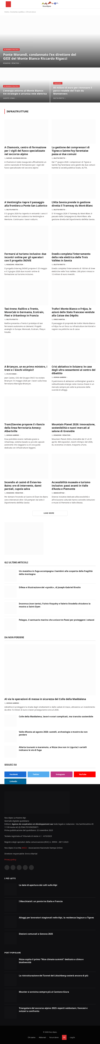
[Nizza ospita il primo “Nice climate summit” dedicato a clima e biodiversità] (10, 964)
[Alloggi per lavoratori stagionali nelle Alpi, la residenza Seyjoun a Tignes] (10, 922)
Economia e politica (17, 12)
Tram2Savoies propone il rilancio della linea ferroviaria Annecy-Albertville (24, 428)
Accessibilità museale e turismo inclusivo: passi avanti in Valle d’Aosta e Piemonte (71, 486)
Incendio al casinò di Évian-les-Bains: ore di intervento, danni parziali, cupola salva (23, 486)
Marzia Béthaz (59, 493)
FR (64, 1037)
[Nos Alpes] (50, 4)
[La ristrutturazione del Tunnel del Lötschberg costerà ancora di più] (10, 980)
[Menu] (8, 4)
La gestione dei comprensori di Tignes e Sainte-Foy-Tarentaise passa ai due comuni (71, 151)
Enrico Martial (59, 319)
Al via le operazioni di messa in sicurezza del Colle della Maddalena (45, 699)
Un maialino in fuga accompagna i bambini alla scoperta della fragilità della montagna (56, 573)
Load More (49, 513)
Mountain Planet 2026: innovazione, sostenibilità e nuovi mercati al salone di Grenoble (73, 428)
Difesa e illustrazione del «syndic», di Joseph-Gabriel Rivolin (50, 587)
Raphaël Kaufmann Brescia (16, 158)
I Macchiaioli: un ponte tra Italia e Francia (41, 901)
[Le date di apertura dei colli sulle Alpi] (10, 889)
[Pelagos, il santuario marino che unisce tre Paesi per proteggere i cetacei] (10, 624)
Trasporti (57, 83)
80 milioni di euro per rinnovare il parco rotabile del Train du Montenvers (72, 90)
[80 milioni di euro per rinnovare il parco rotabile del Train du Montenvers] (75, 85)
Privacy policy (10, 859)
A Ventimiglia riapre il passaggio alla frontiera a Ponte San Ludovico (25, 204)
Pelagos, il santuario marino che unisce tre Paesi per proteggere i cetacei (56, 619)
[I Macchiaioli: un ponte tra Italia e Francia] (10, 906)
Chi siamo (31, 1037)
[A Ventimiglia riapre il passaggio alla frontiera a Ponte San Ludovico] (26, 186)
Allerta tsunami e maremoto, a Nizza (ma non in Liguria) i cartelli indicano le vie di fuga (53, 749)
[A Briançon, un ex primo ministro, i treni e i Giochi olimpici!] (26, 350)
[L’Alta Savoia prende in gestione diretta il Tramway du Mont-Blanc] (74, 186)
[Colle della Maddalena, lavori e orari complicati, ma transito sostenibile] (10, 721)
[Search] (93, 4)
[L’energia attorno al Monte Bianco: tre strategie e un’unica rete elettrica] (25, 85)
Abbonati (42, 1037)
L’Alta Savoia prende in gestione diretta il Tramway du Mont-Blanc (72, 204)
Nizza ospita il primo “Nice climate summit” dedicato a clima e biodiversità (51, 961)
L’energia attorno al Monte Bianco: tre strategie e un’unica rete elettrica (25, 92)
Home (6, 12)
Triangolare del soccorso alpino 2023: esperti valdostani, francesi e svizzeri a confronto (53, 1010)
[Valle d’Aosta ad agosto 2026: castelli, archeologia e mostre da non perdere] (10, 736)
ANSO (24, 848)
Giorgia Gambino (60, 377)
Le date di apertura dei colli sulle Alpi (38, 885)
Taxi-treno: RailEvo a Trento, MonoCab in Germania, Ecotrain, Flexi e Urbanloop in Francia (24, 312)
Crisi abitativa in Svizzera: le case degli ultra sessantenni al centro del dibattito (73, 370)
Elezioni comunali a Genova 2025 (36, 933)
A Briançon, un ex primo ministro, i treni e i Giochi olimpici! (25, 368)
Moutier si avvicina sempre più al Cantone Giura (44, 991)
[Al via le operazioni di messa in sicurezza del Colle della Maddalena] (50, 669)
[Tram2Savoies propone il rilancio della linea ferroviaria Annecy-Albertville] (26, 408)
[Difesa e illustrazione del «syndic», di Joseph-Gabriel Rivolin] (10, 592)
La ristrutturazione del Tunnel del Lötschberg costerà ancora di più (53, 975)
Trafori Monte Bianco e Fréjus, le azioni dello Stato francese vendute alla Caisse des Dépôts (73, 312)
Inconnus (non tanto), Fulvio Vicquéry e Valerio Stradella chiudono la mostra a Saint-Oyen (54, 605)
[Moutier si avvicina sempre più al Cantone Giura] (10, 996)
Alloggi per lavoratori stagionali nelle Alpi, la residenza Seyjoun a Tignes (56, 917)
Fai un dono (54, 1037)
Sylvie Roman (11, 374)
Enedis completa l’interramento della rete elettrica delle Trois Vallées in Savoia (71, 257)
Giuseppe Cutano (9, 98)
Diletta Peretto (58, 98)
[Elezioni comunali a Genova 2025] (10, 938)
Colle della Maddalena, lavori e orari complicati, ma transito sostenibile (56, 716)
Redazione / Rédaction (11, 63)
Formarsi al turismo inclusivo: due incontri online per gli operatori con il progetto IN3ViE (25, 257)
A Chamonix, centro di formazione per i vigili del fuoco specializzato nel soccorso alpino (25, 151)
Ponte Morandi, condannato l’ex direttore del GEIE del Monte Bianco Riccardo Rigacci (39, 56)
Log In (72, 1037)
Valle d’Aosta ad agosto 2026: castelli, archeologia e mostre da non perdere (53, 733)
